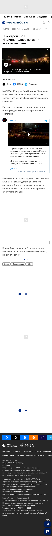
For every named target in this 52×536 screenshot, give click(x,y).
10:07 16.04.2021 (9, 29)
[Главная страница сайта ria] (14, 22)
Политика (6, 451)
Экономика (28, 451)
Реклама (20, 455)
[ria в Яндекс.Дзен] (15, 437)
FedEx (16, 181)
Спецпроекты (8, 455)
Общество (17, 451)
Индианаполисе (22, 94)
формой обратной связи (25, 505)
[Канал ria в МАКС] (6, 437)
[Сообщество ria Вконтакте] (24, 437)
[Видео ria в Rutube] (42, 437)
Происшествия (18, 264)
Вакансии (6, 465)
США (29, 264)
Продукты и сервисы (35, 455)
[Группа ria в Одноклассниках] (33, 437)
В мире (6, 264)
